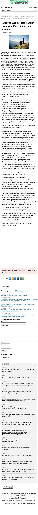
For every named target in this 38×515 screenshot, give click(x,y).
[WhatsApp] (23, 278)
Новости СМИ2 (8, 486)
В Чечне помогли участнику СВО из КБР (15, 377)
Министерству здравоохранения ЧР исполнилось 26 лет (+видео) (19, 370)
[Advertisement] (19, 247)
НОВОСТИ (10, 16)
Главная (3, 16)
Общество (17, 16)
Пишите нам (33, 7)
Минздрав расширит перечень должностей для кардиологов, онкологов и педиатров (18, 470)
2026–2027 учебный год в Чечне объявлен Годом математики (18, 415)
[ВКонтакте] (10, 278)
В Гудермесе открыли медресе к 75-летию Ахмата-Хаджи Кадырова (16, 392)
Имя (2, 321)
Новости (5, 364)
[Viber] (21, 278)
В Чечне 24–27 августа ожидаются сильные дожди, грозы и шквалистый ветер (16, 407)
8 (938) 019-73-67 (15, 503)
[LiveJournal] (18, 278)
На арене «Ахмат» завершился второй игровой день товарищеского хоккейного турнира (17, 423)
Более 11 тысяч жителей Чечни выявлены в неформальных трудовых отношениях (17, 462)
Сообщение (4, 325)
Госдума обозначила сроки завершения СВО (17, 455)
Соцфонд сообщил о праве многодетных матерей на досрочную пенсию (19, 478)
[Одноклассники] (13, 278)
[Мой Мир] (15, 278)
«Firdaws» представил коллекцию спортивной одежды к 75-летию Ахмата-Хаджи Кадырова (17, 384)
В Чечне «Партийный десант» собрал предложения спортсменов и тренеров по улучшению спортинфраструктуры (16, 432)
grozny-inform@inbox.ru (29, 503)
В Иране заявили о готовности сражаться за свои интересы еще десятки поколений (18, 400)
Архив (34, 364)
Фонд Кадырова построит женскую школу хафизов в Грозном (16, 440)
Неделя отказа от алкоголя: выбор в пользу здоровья (16, 448)
